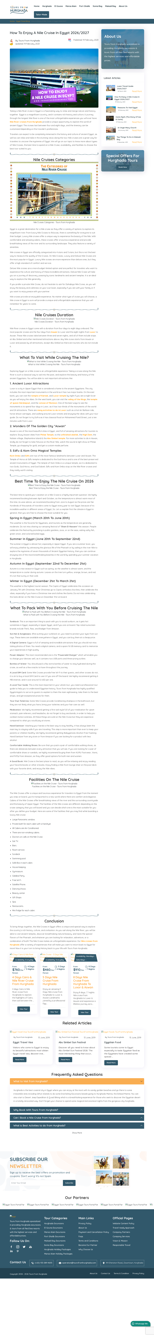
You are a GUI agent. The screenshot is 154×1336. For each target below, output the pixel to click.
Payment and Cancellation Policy (93, 1232)
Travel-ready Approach (123, 1228)
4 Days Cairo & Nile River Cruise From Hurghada (23, 980)
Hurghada (47, 6)
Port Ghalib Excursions (54, 1236)
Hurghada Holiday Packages (57, 1249)
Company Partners (121, 1232)
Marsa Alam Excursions (54, 1232)
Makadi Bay (110, 6)
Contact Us (105, 1273)
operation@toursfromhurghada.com (79, 1263)
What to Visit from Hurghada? (30, 1081)
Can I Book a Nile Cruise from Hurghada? (37, 1117)
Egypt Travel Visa (23, 1042)
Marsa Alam (71, 6)
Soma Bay (97, 6)
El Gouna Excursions (53, 1228)
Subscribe (69, 1183)
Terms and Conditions (88, 1241)
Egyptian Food (112, 1042)
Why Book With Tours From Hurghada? (35, 1109)
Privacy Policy (84, 1223)
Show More (77, 1133)
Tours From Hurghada (37, 1274)
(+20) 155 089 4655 (43, 1263)
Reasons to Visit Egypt (128, 107)
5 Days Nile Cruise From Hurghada (50, 980)
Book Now (123, 167)
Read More (137, 91)
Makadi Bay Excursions (55, 1241)
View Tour (24, 1009)
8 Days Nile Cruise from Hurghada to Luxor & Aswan (83, 982)
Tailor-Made (41, 14)
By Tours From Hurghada (27, 40)
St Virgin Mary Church (127, 128)
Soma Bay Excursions (54, 1245)
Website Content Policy (123, 1223)
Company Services (121, 1236)
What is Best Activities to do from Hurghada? (39, 1125)
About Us (123, 6)
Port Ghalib (84, 6)
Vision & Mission (120, 1241)
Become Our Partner (87, 1245)
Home (36, 6)
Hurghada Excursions (54, 1223)
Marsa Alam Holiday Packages (58, 1254)
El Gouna (59, 6)
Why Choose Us (85, 1249)
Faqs (80, 1236)
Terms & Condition (121, 1273)
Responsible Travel (121, 1245)
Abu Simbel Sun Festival (72, 1042)
